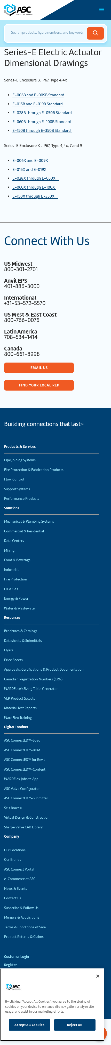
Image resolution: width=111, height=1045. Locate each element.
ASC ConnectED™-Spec (22, 740)
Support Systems (17, 489)
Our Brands (12, 859)
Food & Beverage (17, 560)
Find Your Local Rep (39, 385)
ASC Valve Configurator (22, 789)
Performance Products (21, 498)
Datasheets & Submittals (23, 641)
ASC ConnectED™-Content (24, 769)
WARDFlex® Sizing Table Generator (31, 689)
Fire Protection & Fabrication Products (34, 470)
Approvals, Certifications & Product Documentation (44, 669)
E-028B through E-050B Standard (42, 112)
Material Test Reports (20, 708)
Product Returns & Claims (24, 937)
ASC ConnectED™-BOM (22, 750)
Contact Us (12, 898)
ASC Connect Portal (19, 869)
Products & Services (20, 447)
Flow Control (14, 479)
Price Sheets (13, 660)
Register (10, 965)
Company (11, 837)
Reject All (75, 1025)
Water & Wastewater (20, 608)
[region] (52, 1004)
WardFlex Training (18, 718)
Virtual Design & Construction (27, 817)
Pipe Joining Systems (20, 460)
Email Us (39, 367)
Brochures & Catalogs (20, 631)
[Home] (33, 10)
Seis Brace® (13, 808)
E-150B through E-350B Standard (42, 130)
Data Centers (14, 541)
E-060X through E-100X (34, 187)
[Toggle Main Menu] (102, 9)
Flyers (8, 650)
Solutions (11, 508)
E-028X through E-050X (35, 178)
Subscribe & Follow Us (21, 908)
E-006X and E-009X (30, 160)
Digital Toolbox (16, 727)
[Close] (98, 976)
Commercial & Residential (24, 531)
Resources (12, 618)
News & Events (15, 888)
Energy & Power (16, 598)
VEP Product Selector (20, 698)
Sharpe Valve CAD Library (23, 827)
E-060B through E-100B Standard (42, 121)
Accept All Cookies (29, 1025)
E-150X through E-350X (35, 196)
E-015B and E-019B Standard (38, 104)
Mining (9, 550)
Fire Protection (15, 579)
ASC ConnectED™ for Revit (24, 759)
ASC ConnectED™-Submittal (26, 798)
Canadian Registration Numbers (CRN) (33, 679)
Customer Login (16, 957)
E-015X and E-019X (32, 169)
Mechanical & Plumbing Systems (29, 521)
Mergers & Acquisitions (21, 917)
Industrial (11, 570)
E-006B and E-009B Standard (38, 95)
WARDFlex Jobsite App (21, 779)
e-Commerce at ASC (19, 879)
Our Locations (15, 850)
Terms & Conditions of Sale (25, 927)
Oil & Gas (11, 589)
